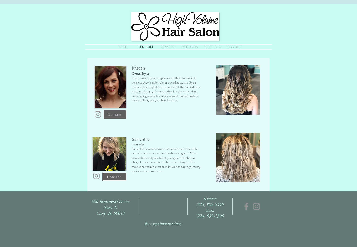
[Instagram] (98, 114)
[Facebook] (246, 206)
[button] (238, 90)
